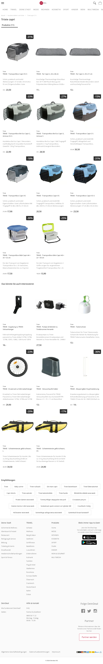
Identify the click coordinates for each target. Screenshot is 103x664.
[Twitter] (89, 611)
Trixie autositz (27, 493)
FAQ (28, 608)
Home (5, 9)
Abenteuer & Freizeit (8, 531)
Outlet (54, 546)
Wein (83, 9)
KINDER (54, 550)
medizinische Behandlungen (11, 553)
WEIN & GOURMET (58, 553)
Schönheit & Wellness (9, 528)
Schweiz (29, 528)
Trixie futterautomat (91, 487)
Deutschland (31, 587)
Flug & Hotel (30, 565)
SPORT (54, 542)
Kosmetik (56, 9)
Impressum (56, 652)
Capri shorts (11, 493)
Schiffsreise (30, 542)
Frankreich (30, 583)
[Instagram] (95, 611)
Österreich (30, 579)
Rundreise (30, 572)
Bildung (4, 542)
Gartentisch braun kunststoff (78, 513)
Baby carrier (19, 487)
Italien (28, 590)
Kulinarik (29, 557)
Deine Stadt (25, 9)
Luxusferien (30, 550)
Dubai (28, 594)
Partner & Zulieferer (33, 612)
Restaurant (5, 535)
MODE (54, 531)
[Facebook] (83, 611)
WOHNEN (55, 535)
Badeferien (30, 546)
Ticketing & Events (7, 546)
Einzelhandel (6, 550)
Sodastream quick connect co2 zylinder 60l (56, 506)
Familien (29, 561)
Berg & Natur (31, 535)
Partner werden (89, 637)
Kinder (74, 9)
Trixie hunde (63, 493)
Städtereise (30, 568)
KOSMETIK (55, 539)
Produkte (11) (8, 25)
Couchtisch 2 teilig (84, 506)
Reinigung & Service (8, 539)
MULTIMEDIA (56, 557)
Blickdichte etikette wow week (84, 493)
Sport (66, 9)
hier (90, 631)
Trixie (6, 487)
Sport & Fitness (6, 557)
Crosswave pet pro (79, 500)
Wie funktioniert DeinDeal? (11, 608)
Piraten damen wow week (25, 500)
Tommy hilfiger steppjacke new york (53, 500)
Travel (13, 9)
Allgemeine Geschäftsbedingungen (14, 652)
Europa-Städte (31, 576)
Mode (36, 9)
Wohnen (45, 9)
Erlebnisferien (31, 553)
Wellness (29, 531)
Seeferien (29, 539)
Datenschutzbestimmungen (39, 652)
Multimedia (93, 9)
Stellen (3, 612)
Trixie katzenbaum (70, 487)
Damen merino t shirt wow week (22, 506)
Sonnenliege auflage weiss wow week (49, 513)
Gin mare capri (52, 487)
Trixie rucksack (35, 487)
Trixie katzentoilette (45, 493)
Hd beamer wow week (21, 513)
